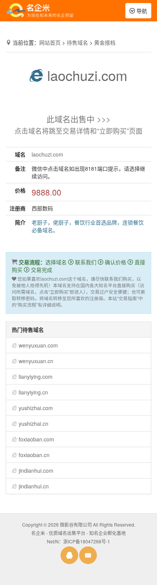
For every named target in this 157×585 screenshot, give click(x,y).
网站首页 (50, 42)
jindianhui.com (36, 470)
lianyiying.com (36, 376)
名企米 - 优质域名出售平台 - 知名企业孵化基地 (78, 533)
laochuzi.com (85, 75)
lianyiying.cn (33, 392)
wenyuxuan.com (38, 345)
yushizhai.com (36, 408)
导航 (140, 12)
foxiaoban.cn (34, 455)
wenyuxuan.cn (36, 361)
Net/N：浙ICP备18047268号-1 (78, 541)
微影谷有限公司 (76, 524)
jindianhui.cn (34, 486)
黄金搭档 (104, 42)
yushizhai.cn (33, 423)
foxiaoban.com (36, 439)
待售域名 (77, 42)
